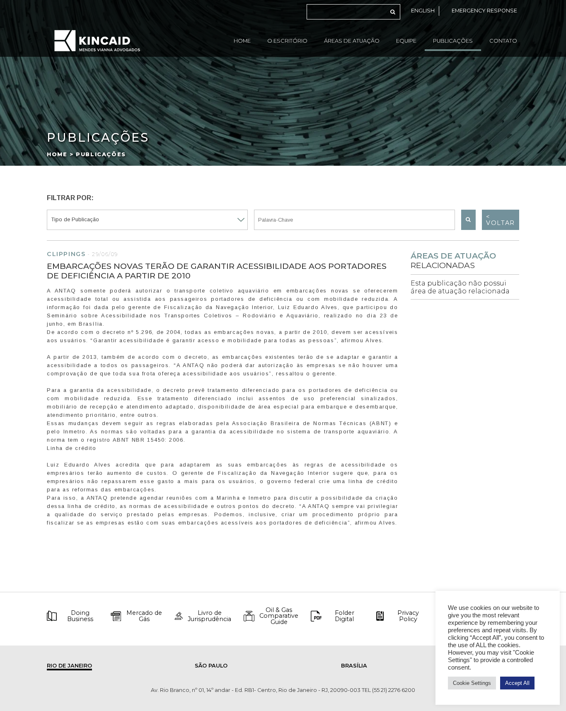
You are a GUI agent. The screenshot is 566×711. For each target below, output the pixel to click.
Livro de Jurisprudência (209, 616)
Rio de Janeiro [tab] (69, 666)
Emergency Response (484, 10)
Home (242, 41)
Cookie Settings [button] (472, 683)
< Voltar (500, 219)
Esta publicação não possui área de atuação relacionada (460, 287)
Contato (503, 41)
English (423, 10)
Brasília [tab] (354, 666)
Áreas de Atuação (352, 41)
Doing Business (80, 616)
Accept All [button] (517, 683)
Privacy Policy (408, 616)
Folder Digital (344, 616)
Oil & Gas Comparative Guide (278, 616)
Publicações (453, 41)
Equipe (406, 41)
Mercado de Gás (144, 616)
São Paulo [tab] (211, 666)
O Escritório (287, 41)
